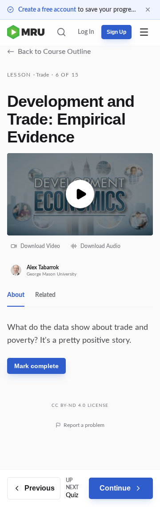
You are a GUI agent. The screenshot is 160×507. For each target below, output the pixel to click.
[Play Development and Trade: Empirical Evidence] (80, 194)
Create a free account (47, 10)
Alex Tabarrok (43, 267)
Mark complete (36, 365)
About (15, 295)
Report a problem (84, 425)
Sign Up (116, 32)
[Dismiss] (148, 9)
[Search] (61, 32)
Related (45, 295)
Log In (86, 32)
